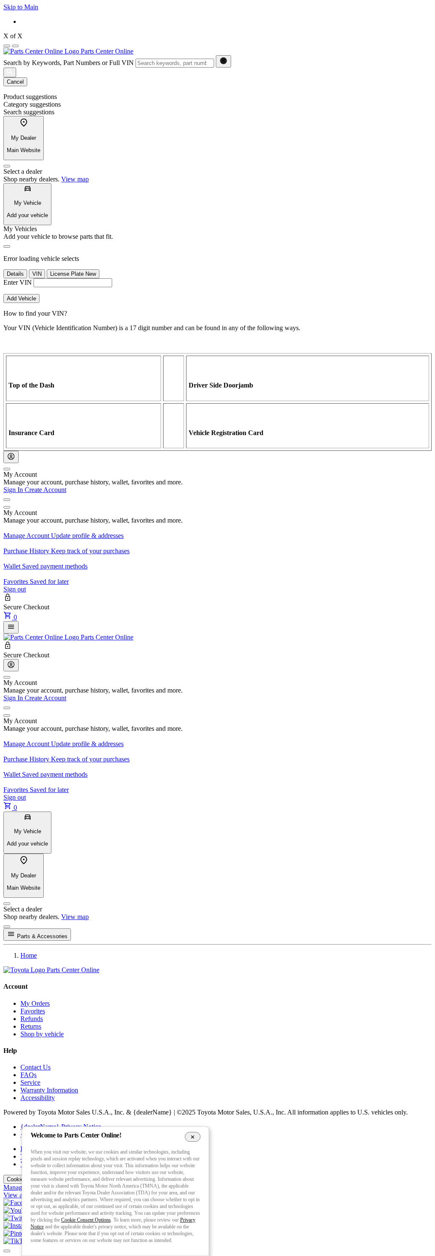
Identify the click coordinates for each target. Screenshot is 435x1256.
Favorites (32, 1011)
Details (15, 274)
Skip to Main (20, 7)
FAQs (28, 1074)
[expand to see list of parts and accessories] (11, 627)
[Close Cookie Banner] (193, 1136)
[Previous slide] (6, 46)
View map (75, 179)
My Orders (35, 1003)
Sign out (14, 589)
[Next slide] (15, 46)
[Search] (9, 72)
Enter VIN (17, 282)
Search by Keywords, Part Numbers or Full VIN (68, 62)
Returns (30, 1026)
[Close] (6, 166)
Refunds (31, 1018)
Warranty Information (49, 1090)
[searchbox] (175, 63)
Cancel (15, 82)
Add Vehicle (21, 298)
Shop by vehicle (42, 1034)
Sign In (14, 489)
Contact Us (35, 1067)
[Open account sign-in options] (11, 457)
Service (30, 1082)
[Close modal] (6, 926)
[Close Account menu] (6, 469)
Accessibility (37, 1097)
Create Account (45, 489)
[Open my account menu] (6, 499)
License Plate (73, 274)
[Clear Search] (223, 61)
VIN (37, 274)
